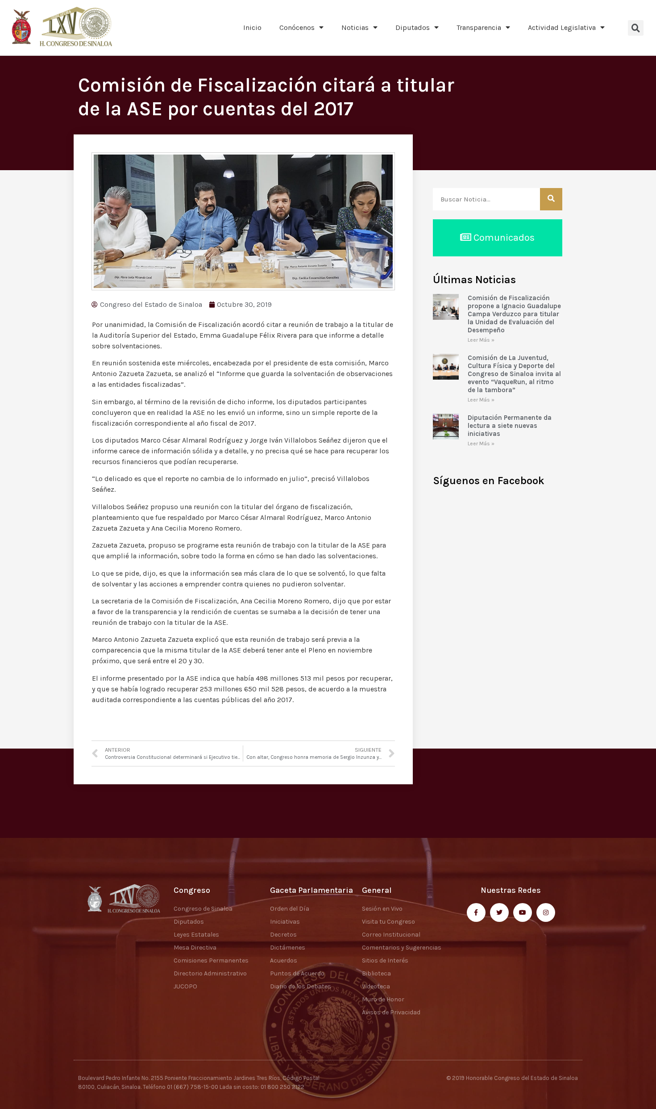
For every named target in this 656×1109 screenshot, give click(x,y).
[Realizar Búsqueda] (551, 199)
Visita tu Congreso (388, 921)
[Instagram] (545, 912)
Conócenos (297, 27)
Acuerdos (283, 960)
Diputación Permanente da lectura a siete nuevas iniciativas (510, 426)
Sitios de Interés (385, 960)
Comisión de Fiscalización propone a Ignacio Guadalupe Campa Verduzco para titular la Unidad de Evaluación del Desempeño (514, 314)
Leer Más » (481, 340)
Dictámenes (287, 947)
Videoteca (376, 986)
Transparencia (479, 27)
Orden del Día (289, 908)
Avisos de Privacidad (391, 1012)
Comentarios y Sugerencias (401, 947)
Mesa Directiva (195, 947)
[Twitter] (499, 912)
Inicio (252, 27)
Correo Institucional (391, 934)
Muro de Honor (383, 999)
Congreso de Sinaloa (203, 908)
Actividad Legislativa (562, 27)
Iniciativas (285, 921)
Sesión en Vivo (382, 908)
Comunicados (503, 237)
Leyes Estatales (196, 934)
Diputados (412, 27)
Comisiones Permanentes (211, 960)
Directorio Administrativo (210, 973)
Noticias (355, 27)
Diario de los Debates (300, 986)
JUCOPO (185, 986)
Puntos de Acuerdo (297, 973)
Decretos (283, 934)
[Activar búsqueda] (636, 28)
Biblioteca (376, 973)
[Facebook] (476, 912)
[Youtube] (522, 912)
